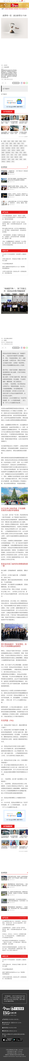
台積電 (6, 9)
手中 (23, 143)
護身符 (21, 145)
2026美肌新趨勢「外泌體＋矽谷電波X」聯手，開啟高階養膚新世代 (14, 122)
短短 (18, 148)
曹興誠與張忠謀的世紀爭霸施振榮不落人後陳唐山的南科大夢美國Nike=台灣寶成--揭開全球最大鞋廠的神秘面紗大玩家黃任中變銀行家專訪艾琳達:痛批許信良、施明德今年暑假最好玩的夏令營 (9, 74)
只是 (7, 143)
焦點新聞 (6, 67)
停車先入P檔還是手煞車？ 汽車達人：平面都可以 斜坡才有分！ (14, 133)
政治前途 (8, 148)
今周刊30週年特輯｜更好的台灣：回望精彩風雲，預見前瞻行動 (14, 272)
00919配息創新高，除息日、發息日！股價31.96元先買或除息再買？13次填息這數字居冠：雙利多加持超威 (14, 217)
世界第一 (4, 150)
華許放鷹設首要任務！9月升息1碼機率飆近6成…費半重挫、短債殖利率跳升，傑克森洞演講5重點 (14, 230)
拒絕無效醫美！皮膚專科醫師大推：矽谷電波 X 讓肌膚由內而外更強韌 (5, 133)
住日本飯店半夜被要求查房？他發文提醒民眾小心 (23, 122)
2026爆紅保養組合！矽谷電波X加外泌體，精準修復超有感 (23, 133)
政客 (11, 143)
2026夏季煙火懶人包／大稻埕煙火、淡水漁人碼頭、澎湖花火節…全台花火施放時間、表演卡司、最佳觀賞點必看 (14, 923)
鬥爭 (11, 145)
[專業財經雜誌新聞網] (14, 5)
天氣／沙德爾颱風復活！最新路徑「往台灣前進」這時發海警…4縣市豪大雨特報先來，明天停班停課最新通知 (14, 243)
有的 (3, 148)
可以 (3, 143)
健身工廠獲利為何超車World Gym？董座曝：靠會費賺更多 (14, 267)
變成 (17, 141)
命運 (9, 141)
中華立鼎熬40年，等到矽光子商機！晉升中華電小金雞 (14, 259)
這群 (9, 150)
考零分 (13, 150)
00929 (19, 9)
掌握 (13, 141)
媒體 (5, 141)
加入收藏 (17, 83)
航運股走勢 (24, 9)
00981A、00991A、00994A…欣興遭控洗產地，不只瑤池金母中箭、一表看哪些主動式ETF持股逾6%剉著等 (14, 935)
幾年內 (22, 148)
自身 (3, 145)
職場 (5, 340)
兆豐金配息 (11, 9)
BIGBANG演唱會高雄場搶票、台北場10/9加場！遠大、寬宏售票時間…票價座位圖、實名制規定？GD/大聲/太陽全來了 (14, 948)
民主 (24, 141)
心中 (26, 145)
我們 (15, 143)
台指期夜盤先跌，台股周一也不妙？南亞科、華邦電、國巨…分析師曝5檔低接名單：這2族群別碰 (14, 223)
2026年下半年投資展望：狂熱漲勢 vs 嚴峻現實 (14, 255)
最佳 (19, 143)
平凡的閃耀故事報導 (7, 263)
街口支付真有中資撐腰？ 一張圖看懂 (5, 122)
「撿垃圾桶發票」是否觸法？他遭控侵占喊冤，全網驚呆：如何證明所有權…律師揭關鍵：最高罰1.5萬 (13, 236)
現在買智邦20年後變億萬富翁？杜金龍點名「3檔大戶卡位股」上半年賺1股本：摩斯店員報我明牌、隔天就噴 (14, 942)
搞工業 (13, 148)
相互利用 (16, 145)
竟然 (7, 145)
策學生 (18, 150)
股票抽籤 (16, 9)
